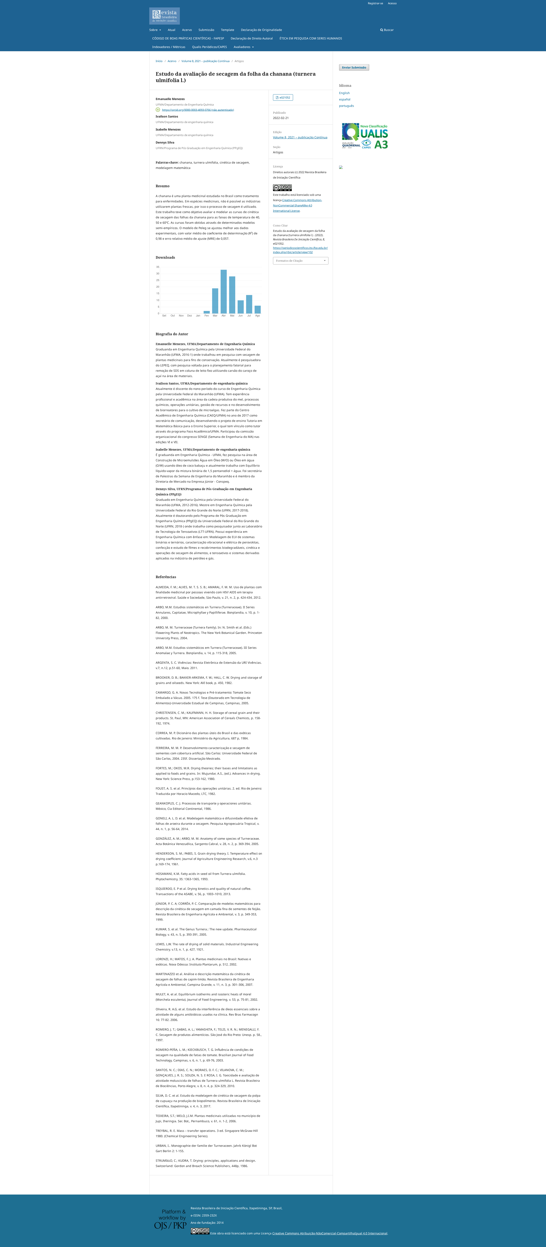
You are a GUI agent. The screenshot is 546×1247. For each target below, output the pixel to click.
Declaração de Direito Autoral (252, 38)
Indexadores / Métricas (168, 47)
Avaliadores (242, 47)
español (344, 99)
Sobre (153, 30)
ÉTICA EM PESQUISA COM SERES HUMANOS (311, 38)
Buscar (388, 30)
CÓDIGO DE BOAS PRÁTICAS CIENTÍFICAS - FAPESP (188, 38)
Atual (171, 30)
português (346, 106)
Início (159, 61)
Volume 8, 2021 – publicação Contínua (205, 61)
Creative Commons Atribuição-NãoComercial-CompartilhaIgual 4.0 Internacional (329, 1233)
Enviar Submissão (354, 67)
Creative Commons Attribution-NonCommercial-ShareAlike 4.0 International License (297, 205)
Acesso (392, 3)
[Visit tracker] (341, 168)
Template (227, 30)
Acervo (187, 30)
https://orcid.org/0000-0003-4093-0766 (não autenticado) (198, 110)
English (344, 93)
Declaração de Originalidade (261, 30)
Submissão (206, 30)
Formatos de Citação (289, 261)
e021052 (284, 97)
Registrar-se (375, 3)
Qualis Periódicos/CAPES (209, 47)
